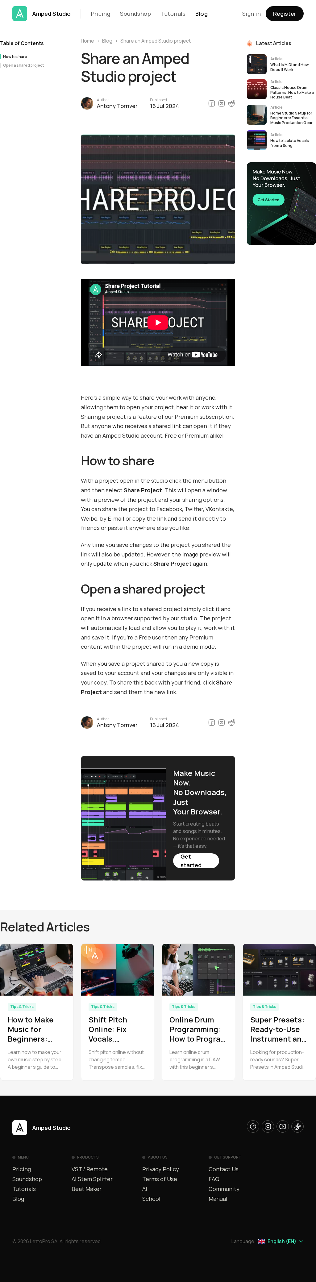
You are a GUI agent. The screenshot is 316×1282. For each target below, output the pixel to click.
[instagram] (268, 1126)
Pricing (100, 13)
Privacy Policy (160, 1169)
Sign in (251, 13)
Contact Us (224, 1169)
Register (284, 13)
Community (224, 1189)
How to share (15, 56)
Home (87, 40)
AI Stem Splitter (92, 1179)
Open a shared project (23, 65)
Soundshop (135, 13)
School (151, 1198)
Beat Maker (87, 1189)
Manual (218, 1198)
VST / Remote (90, 1169)
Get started (191, 860)
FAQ (214, 1179)
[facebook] (253, 1126)
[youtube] (282, 1126)
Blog (201, 13)
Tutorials (173, 13)
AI (144, 1189)
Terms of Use (159, 1179)
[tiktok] (297, 1126)
